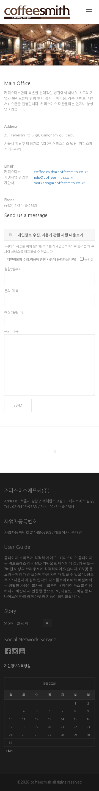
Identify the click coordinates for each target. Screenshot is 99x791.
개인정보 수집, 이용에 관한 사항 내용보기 (50, 234)
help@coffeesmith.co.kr (53, 177)
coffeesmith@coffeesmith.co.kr (61, 172)
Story (8, 623)
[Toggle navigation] (89, 11)
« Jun (9, 750)
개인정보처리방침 (17, 666)
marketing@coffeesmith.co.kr (59, 183)
